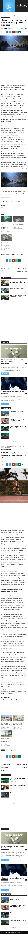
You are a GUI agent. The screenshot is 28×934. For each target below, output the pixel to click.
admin (5, 28)
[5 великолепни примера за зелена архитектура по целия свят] (5, 297)
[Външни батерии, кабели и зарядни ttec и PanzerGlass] (14, 351)
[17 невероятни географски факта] (14, 383)
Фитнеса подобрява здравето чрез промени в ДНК (7, 270)
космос (18, 254)
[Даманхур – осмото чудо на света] (5, 290)
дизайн (13, 254)
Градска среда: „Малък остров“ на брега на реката (5, 244)
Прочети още (5, 373)
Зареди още (13, 441)
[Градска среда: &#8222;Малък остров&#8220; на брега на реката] (6, 237)
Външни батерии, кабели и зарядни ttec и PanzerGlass (13, 360)
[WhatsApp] (16, 32)
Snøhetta (3, 96)
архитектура (8, 254)
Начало (2, 13)
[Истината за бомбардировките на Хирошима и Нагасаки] (5, 428)
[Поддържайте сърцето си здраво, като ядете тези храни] (5, 421)
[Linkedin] (19, 32)
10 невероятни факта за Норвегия (18, 433)
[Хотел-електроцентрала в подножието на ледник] (6, 219)
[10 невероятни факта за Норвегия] (5, 436)
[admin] (2, 28)
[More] (22, 32)
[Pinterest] (13, 32)
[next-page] (4, 302)
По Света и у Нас (5, 393)
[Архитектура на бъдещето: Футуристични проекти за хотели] (5, 283)
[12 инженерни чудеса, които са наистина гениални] (5, 413)
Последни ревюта (5, 363)
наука (22, 254)
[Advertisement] (14, 69)
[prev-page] (2, 302)
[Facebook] (7, 32)
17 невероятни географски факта (12, 392)
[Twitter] (10, 32)
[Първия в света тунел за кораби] (18, 219)
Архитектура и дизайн (9, 13)
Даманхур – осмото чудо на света (18, 288)
